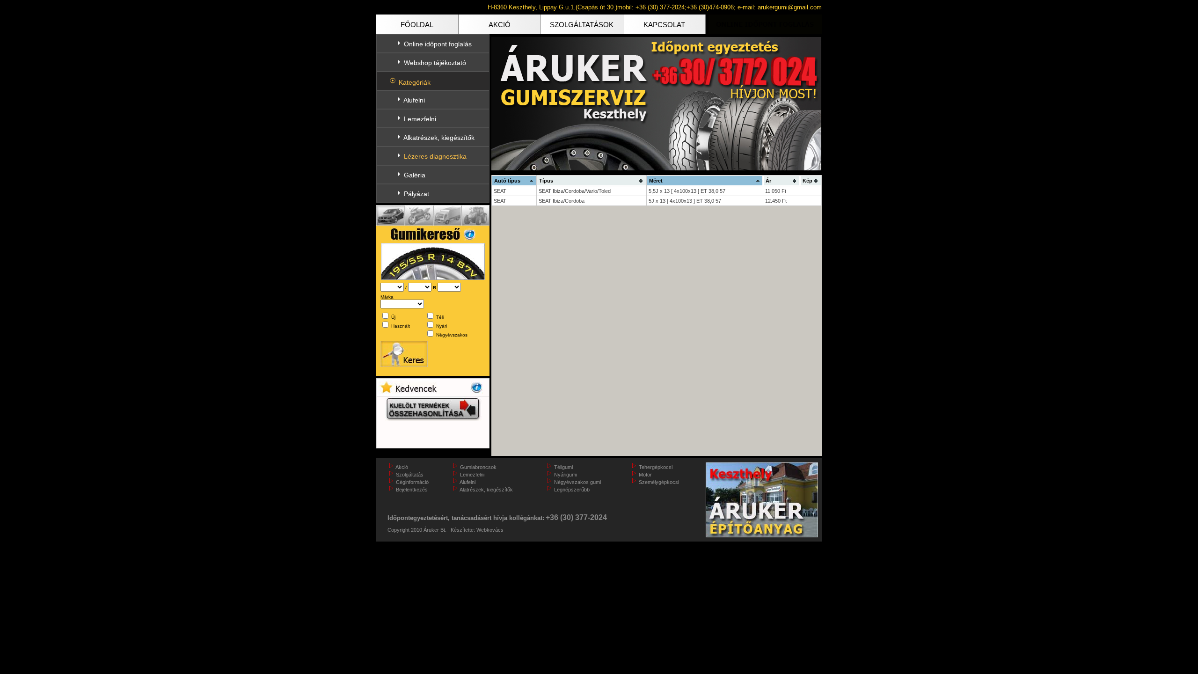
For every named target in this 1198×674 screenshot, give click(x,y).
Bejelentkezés (412, 489)
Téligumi (563, 467)
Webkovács (490, 530)
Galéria (414, 175)
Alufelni (414, 100)
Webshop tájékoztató (435, 62)
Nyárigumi (565, 474)
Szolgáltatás (410, 474)
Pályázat (416, 194)
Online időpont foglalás (438, 44)
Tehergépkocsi (655, 467)
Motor (645, 474)
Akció (401, 467)
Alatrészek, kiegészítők (486, 489)
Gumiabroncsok (478, 467)
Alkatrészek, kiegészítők (439, 137)
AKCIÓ (500, 25)
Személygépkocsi (659, 482)
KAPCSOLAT (664, 25)
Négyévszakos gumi (577, 482)
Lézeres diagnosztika (435, 156)
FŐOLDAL (417, 25)
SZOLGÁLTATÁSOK (582, 25)
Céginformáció (412, 482)
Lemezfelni (420, 119)
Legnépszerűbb (572, 489)
